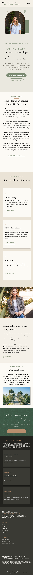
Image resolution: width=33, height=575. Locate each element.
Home (3, 524)
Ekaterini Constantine (10, 3)
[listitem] (17, 202)
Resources (5, 530)
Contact (4, 532)
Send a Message (6, 541)
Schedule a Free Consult (8, 543)
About (3, 526)
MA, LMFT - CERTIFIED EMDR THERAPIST (11, 4)
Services (4, 528)
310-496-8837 (5, 539)
